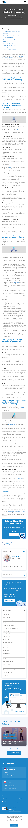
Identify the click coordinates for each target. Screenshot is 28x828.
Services (4, 796)
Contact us (14, 534)
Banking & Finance (8, 661)
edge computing (12, 424)
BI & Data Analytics (8, 672)
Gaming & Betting (8, 653)
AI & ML (6, 650)
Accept (14, 825)
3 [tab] (12, 748)
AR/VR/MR (6, 664)
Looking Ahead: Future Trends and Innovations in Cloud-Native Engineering (13, 48)
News (5, 648)
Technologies (7, 617)
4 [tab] (15, 748)
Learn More (18, 711)
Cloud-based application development (12, 57)
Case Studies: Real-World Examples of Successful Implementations (11, 44)
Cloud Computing (14, 18)
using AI (20, 478)
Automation (7, 667)
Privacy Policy (12, 811)
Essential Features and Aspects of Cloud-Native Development (12, 36)
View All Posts (14, 753)
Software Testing (8, 642)
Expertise (21, 18)
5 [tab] (17, 748)
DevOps (11, 167)
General (6, 614)
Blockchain (6, 656)
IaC (5, 230)
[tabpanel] (14, 736)
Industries (6, 634)
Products (6, 639)
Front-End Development (9, 625)
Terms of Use (18, 811)
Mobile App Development (10, 623)
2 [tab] (10, 748)
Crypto (5, 659)
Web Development (8, 620)
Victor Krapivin (16, 556)
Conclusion (5, 52)
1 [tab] (8, 748)
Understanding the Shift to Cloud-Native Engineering (12, 32)
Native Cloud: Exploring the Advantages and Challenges (13, 40)
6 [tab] (19, 748)
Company (17, 802)
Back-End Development (9, 670)
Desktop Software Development (11, 628)
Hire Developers (7, 802)
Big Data (5, 675)
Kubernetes (16, 282)
